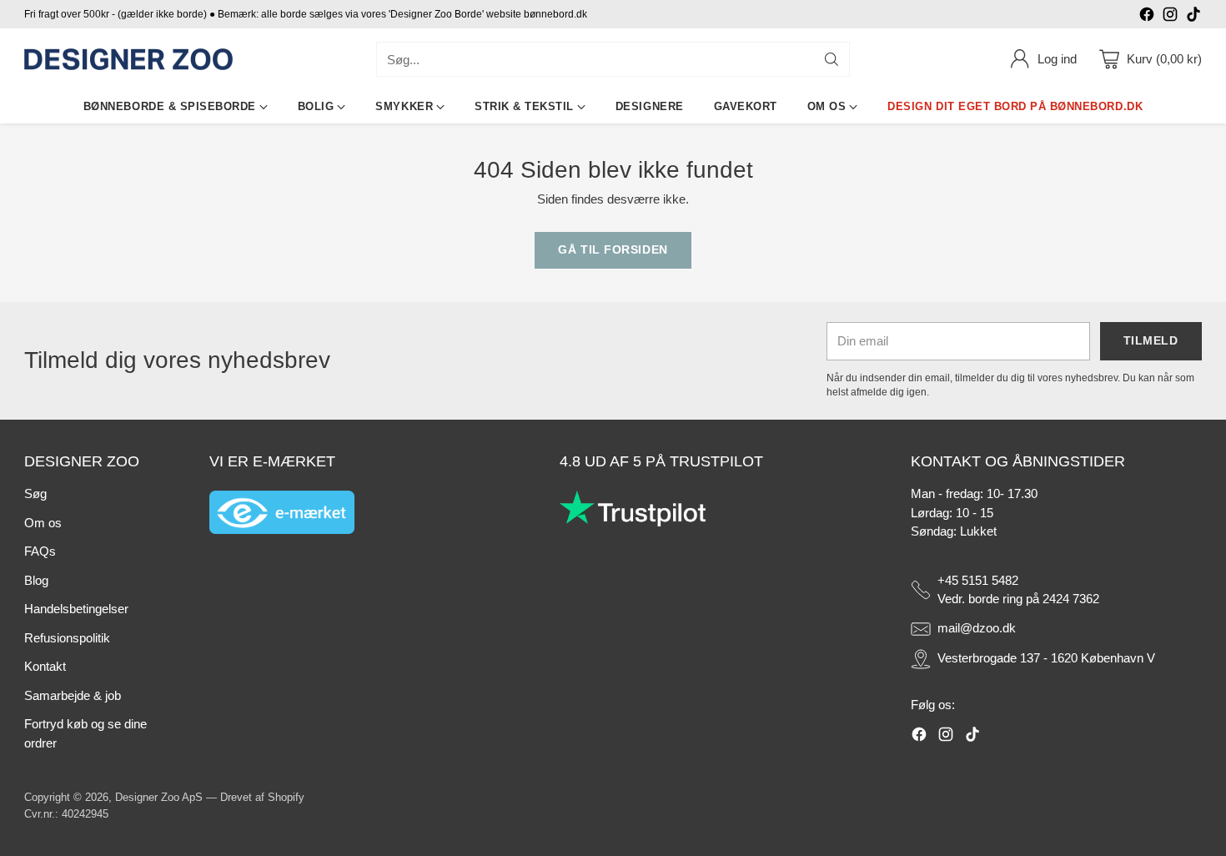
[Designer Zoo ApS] (128, 59)
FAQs (40, 551)
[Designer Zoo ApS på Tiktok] (1193, 17)
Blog (36, 580)
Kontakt (45, 666)
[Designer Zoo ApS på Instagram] (1170, 17)
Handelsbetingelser (76, 609)
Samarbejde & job (72, 695)
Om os (43, 523)
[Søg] (831, 59)
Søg (35, 493)
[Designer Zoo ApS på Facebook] (1146, 17)
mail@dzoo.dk (976, 628)
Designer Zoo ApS (159, 797)
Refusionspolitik (67, 638)
